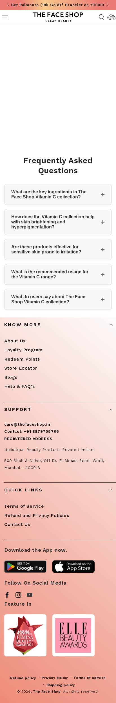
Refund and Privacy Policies (36, 515)
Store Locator (20, 368)
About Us (15, 341)
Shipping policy (60, 685)
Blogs (10, 377)
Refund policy (23, 678)
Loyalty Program (23, 349)
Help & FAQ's (19, 386)
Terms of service (89, 678)
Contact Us (17, 524)
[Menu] (5, 17)
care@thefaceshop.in (27, 424)
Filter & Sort (62, 127)
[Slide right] (107, 5)
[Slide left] (9, 5)
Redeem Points (22, 359)
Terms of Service (24, 506)
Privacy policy (55, 678)
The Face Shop (47, 691)
